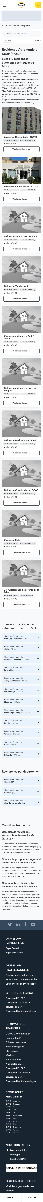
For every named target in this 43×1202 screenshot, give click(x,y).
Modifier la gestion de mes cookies (20, 1188)
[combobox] (24, 33)
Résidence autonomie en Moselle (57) (18, 103)
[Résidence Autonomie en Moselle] (17, 26)
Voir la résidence (19, 149)
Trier (9, 1198)
